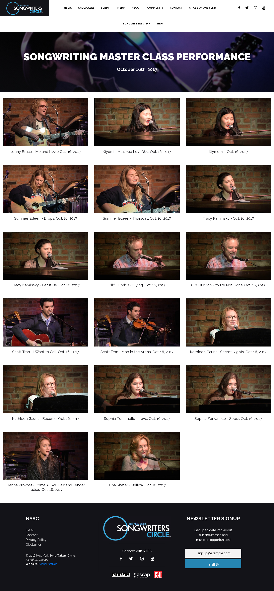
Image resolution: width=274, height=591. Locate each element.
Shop (159, 23)
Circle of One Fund (202, 7)
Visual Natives (48, 564)
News (68, 7)
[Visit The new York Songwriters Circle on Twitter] (247, 8)
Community (155, 7)
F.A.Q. (30, 530)
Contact (176, 7)
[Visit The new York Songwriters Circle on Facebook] (239, 8)
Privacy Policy (36, 540)
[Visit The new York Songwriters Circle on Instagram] (255, 8)
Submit (106, 7)
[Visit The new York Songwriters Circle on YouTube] (264, 8)
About (136, 7)
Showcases (86, 7)
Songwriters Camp (136, 23)
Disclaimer (33, 545)
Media (121, 7)
